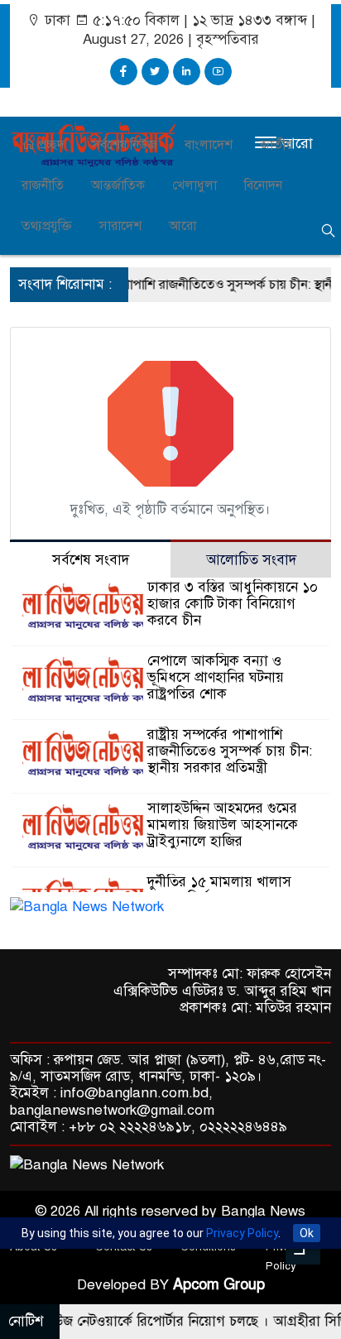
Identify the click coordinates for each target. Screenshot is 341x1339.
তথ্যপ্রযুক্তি (47, 226)
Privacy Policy (242, 1233)
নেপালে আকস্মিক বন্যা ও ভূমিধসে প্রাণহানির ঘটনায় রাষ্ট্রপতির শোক (215, 677)
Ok (307, 1233)
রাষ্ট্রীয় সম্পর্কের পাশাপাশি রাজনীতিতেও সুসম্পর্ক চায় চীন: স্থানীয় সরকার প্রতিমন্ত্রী (229, 751)
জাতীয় (276, 145)
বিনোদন (263, 185)
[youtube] (218, 71)
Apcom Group (219, 1284)
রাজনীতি (43, 185)
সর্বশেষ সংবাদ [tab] (90, 560)
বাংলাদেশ (209, 145)
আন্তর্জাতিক (118, 185)
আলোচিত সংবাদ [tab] (251, 560)
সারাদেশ (120, 226)
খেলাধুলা (194, 185)
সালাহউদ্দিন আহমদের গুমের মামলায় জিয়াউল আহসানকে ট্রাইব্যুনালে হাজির (222, 824)
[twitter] (155, 71)
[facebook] (123, 71)
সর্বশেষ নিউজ (124, 145)
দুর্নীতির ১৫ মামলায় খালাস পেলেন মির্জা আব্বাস (219, 890)
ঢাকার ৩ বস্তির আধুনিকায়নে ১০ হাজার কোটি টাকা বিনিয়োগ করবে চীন (232, 603)
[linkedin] (186, 71)
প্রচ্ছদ (50, 145)
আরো (182, 226)
